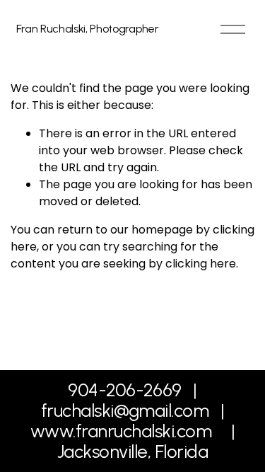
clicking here (200, 263)
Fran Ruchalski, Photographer (87, 28)
